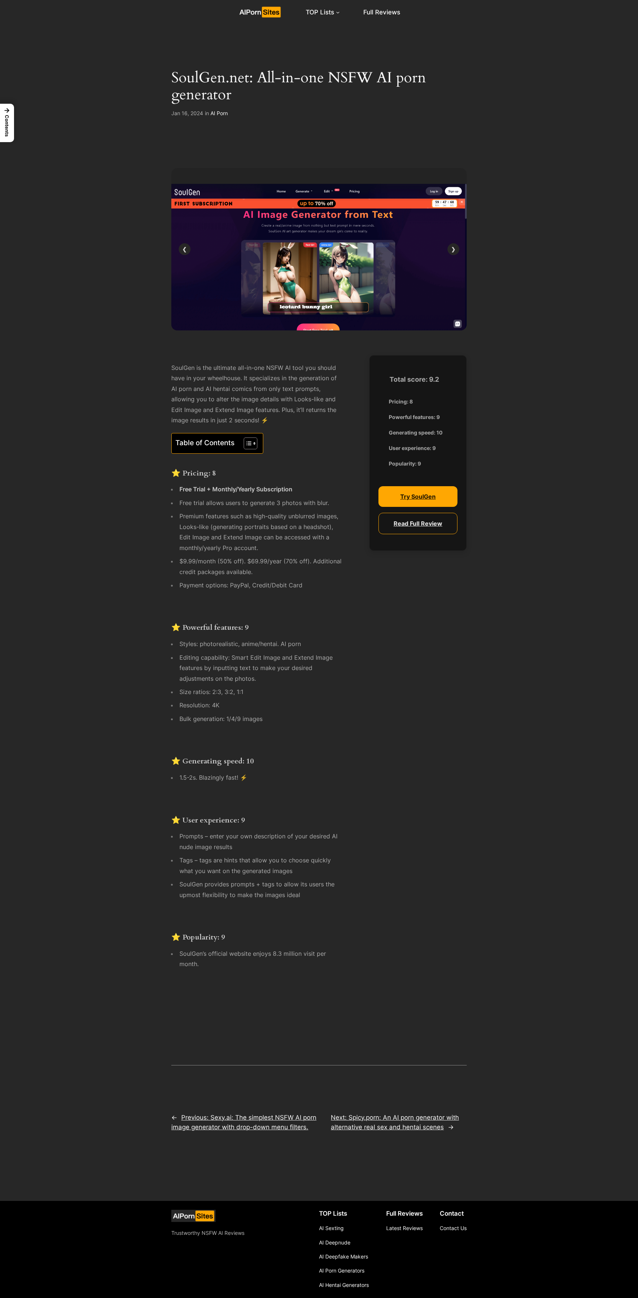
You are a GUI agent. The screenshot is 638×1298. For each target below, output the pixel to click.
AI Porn (219, 113)
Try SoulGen (418, 496)
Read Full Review (418, 523)
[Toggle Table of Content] (246, 443)
